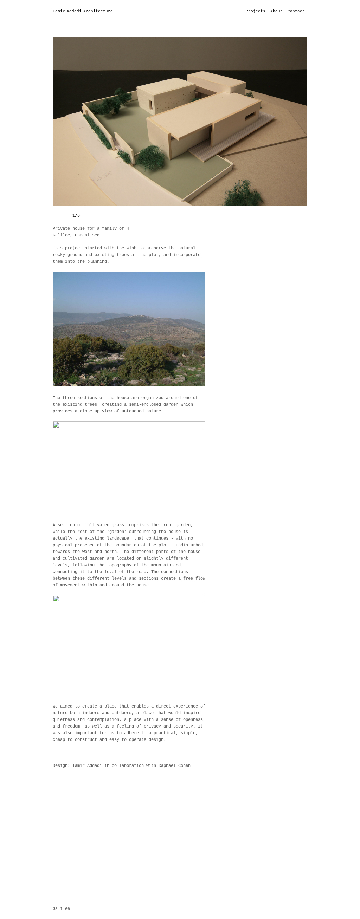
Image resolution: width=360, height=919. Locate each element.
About (276, 11)
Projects (255, 11)
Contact (296, 11)
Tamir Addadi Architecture (83, 11)
